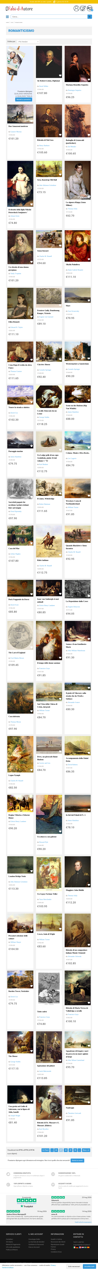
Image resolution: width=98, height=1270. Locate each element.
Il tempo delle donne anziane (48, 663)
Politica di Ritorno (12, 1250)
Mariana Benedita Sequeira (77, 85)
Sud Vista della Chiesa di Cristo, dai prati (47, 705)
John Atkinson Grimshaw (47, 185)
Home (7, 22)
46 (56, 1150)
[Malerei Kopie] (77, 1247)
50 (75, 1150)
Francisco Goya (44, 668)
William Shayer (16, 942)
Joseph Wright (15, 1116)
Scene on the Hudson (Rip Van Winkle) (76, 407)
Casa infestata (14, 716)
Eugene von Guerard (46, 317)
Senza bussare (43, 251)
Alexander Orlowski (74, 956)
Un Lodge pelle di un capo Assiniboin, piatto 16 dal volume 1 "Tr (47, 458)
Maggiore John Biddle (75, 890)
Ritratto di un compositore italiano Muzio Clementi (76, 951)
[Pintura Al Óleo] (88, 1247)
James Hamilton (73, 412)
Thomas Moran (16, 722)
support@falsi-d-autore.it (81, 1245)
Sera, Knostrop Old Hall (47, 180)
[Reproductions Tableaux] (80, 1247)
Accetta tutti (89, 1266)
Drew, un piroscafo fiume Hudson (47, 758)
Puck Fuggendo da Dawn (18, 599)
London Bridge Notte (17, 876)
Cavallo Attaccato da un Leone (47, 412)
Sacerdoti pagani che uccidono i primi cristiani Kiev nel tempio (18, 505)
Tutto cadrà (42, 1012)
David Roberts (73, 765)
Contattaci (9, 1239)
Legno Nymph (14, 775)
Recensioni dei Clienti (58, 1242)
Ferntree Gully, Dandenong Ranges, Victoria (48, 311)
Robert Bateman (44, 504)
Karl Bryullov (44, 1129)
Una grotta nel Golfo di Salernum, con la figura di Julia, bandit (19, 1109)
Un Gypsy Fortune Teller (47, 894)
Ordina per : (11, 41)
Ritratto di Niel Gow (45, 140)
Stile (12, 22)
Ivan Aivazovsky (73, 311)
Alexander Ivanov (74, 702)
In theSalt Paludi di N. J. (76, 815)
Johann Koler (15, 216)
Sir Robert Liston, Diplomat (48, 81)
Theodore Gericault (74, 1113)
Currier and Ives (44, 763)
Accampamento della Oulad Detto (77, 759)
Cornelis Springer (45, 370)
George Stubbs (44, 417)
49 (70, 1150)
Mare (68, 306)
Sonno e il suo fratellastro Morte (76, 645)
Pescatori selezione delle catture (18, 937)
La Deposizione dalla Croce (77, 601)
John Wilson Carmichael (76, 1060)
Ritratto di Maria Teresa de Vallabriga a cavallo (77, 1009)
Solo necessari (74, 1266)
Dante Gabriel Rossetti (75, 270)
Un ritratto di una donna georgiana (18, 268)
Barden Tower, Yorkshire (18, 991)
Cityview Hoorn (43, 364)
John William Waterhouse (76, 650)
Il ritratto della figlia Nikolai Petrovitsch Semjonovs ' (19, 211)
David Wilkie (43, 86)
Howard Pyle (43, 842)
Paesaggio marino (15, 451)
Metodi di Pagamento (13, 1244)
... (52, 1150)
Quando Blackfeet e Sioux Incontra (76, 547)
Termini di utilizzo (8, 1267)
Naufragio (70, 1108)
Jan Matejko (72, 147)
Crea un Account (34, 1247)
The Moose (12, 1056)
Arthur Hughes (15, 554)
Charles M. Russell (45, 256)
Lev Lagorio (72, 458)
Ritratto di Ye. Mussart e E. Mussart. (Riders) (48, 1124)
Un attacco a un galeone (47, 837)
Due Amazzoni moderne (18, 126)
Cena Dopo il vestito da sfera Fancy (20, 366)
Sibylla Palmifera (73, 264)
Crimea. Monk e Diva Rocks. (77, 453)
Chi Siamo (9, 1242)
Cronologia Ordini (34, 1239)
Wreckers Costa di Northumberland (73, 502)
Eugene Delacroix (74, 607)
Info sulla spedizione (13, 1247)
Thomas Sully (72, 209)
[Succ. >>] (86, 1150)
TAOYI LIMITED (78, 1242)
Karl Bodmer (43, 464)
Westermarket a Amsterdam (77, 364)
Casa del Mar (13, 548)
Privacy (53, 1249)
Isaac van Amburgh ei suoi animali (48, 600)
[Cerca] (89, 17)
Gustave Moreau (16, 132)
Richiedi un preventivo (24, 99)
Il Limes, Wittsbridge (45, 499)
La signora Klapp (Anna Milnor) (76, 203)
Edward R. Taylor (17, 327)
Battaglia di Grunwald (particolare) (75, 141)
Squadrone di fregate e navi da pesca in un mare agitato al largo (77, 1054)
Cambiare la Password (36, 1244)
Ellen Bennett (13, 322)
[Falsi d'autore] (74, 1247)
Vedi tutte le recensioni (83, 1222)
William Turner (73, 507)
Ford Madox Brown (17, 658)
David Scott (15, 605)
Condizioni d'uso (56, 1252)
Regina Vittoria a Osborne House (19, 816)
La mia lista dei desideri (36, 1242)
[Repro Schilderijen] (83, 1247)
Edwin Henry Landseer (47, 605)
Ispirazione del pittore (46, 1066)
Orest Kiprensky (16, 511)
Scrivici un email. (77, 1160)
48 (66, 1150)
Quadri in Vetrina (56, 1239)
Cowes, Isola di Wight (46, 934)
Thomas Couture (16, 371)
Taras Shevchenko (45, 899)
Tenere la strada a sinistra (18, 407)
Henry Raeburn (44, 145)
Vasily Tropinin (16, 273)
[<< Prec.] (45, 1150)
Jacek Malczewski (45, 1071)
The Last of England (16, 653)
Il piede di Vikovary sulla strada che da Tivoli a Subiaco (76, 696)
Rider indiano (42, 560)
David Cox (14, 413)
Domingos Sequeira (74, 90)
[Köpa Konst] (85, 1247)
